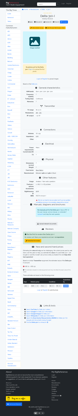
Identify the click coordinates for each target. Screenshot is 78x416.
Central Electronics (13, 65)
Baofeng (10, 57)
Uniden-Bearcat (12, 339)
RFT (9, 260)
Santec (10, 283)
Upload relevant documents (47, 224)
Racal (9, 243)
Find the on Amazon (36, 322)
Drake (9, 95)
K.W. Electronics (12, 181)
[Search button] (58, 4)
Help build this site (11, 385)
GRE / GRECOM (13, 136)
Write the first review (33, 240)
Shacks (54, 393)
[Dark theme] (42, 413)
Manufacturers (34, 9)
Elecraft (10, 110)
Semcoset (11, 291)
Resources (55, 400)
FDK (9, 117)
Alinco (9, 39)
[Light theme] (39, 413)
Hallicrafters (11, 144)
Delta (43, 9)
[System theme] (35, 413)
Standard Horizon (13, 321)
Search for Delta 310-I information (39, 311)
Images (54, 389)
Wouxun (10, 351)
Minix (9, 215)
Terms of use (10, 391)
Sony (9, 309)
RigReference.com (43, 407)
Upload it (40, 214)
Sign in (31, 69)
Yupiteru (10, 358)
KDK (9, 189)
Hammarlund (12, 147)
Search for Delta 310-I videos (38, 309)
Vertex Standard (12, 343)
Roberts (10, 268)
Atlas (9, 46)
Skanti (9, 302)
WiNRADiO (11, 347)
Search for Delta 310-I (38, 313)
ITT (9, 170)
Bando (10, 54)
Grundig (10, 140)
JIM (9, 174)
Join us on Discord (15, 404)
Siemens (10, 294)
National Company (13, 228)
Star (9, 324)
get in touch (41, 379)
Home (26, 9)
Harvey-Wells (12, 155)
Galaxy (10, 125)
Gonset (10, 132)
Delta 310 (34, 84)
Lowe (9, 200)
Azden (10, 50)
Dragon (10, 91)
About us (8, 383)
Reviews (54, 387)
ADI (9, 31)
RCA (9, 253)
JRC (9, 177)
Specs (31, 22)
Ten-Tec (10, 332)
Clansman (11, 69)
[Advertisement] (60, 43)
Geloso (10, 129)
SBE (9, 287)
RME (9, 264)
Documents (55, 385)
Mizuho (10, 219)
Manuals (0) (38, 22)
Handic (10, 151)
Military (10, 211)
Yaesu (9, 21)
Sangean (10, 279)
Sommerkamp (12, 306)
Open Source (12, 232)
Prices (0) (56, 22)
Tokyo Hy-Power (13, 335)
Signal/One (11, 298)
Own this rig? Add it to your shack (56, 28)
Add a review (37, 28)
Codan (10, 76)
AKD (9, 35)
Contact (8, 393)
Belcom (10, 61)
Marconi (10, 204)
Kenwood (11, 17)
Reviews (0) (48, 22)
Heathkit (10, 159)
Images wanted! (11, 389)
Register (68, 3)
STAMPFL (10, 317)
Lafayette (10, 196)
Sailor (9, 276)
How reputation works (12, 387)
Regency (10, 257)
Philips (10, 236)
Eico (9, 106)
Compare (64, 22)
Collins (10, 80)
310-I (48, 9)
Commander (11, 84)
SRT (9, 313)
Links (53, 397)
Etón (9, 114)
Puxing (10, 240)
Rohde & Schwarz (13, 272)
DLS (9, 87)
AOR (9, 42)
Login (63, 3)
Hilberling (11, 162)
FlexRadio (11, 121)
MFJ (9, 208)
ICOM (9, 14)
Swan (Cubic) (12, 328)
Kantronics (11, 185)
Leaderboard (56, 395)
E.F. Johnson (11, 99)
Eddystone (11, 103)
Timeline (54, 391)
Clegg (9, 72)
